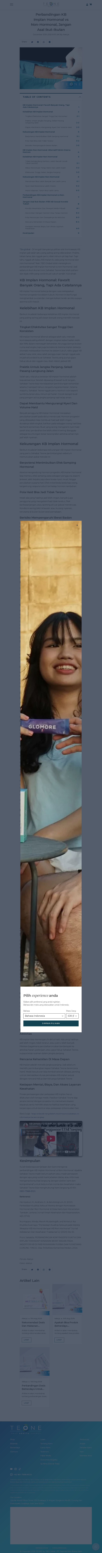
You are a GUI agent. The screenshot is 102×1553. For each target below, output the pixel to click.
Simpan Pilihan (51, 1023)
